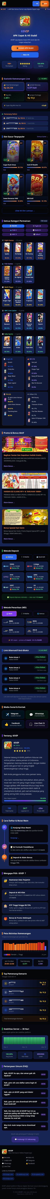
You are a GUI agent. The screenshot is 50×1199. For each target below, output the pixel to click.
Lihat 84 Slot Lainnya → (25, 210)
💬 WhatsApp (6, 1163)
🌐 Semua (40, 614)
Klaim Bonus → (9, 466)
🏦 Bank (9, 614)
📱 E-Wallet (25, 557)
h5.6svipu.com (8, 1179)
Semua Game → (42, 137)
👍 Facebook (30, 1163)
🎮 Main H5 (25, 55)
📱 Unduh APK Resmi (25, 48)
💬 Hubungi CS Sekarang (25, 1139)
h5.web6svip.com (22, 1174)
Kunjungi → (15, 838)
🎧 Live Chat (6, 1166)
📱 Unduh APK (7, 1161)
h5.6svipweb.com (37, 1174)
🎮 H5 (36, 4)
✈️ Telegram (30, 1161)
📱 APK (44, 4)
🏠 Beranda (6, 1158)
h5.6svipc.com (8, 1174)
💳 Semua (9, 557)
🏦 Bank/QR (40, 557)
